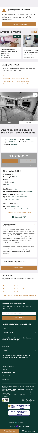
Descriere (9, 225)
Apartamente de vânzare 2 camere (16, 81)
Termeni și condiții (8, 366)
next (35, 32)
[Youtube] (34, 400)
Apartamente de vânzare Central (15, 78)
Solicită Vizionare (10, 161)
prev (32, 32)
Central (24, 139)
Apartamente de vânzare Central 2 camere (19, 84)
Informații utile (6, 376)
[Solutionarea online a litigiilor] (19, 413)
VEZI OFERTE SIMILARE (19, 24)
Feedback (5, 369)
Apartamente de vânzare (12, 76)
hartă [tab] (28, 122)
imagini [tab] (9, 122)
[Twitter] (27, 400)
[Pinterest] (30, 400)
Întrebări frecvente (8, 373)
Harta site (5, 379)
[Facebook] (23, 400)
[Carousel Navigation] (34, 32)
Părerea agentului (14, 262)
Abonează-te (19, 318)
